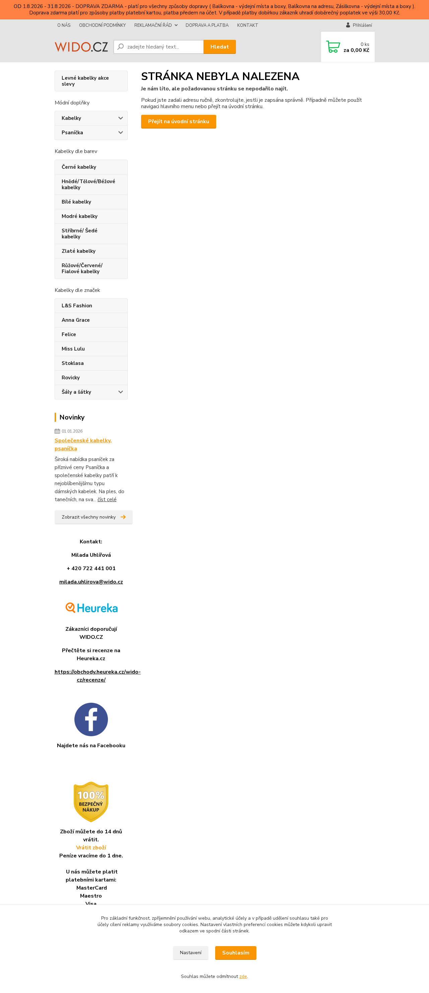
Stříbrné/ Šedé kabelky (80, 233)
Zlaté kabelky (79, 251)
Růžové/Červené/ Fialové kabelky (82, 268)
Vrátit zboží (91, 847)
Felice (69, 334)
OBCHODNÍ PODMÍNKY (102, 25)
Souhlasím (235, 953)
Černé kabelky (79, 167)
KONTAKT (247, 25)
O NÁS (63, 25)
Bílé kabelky (76, 202)
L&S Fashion (77, 305)
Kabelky (71, 118)
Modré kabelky (80, 216)
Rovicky (71, 377)
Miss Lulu (73, 349)
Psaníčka (72, 132)
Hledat (219, 47)
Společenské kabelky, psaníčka (83, 444)
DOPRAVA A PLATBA (207, 25)
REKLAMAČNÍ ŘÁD (153, 25)
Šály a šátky (76, 392)
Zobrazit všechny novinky (89, 517)
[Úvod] (81, 47)
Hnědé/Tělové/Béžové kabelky (88, 184)
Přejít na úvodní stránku (178, 121)
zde (243, 976)
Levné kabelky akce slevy (85, 81)
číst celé (107, 499)
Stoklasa (73, 363)
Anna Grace (76, 320)
